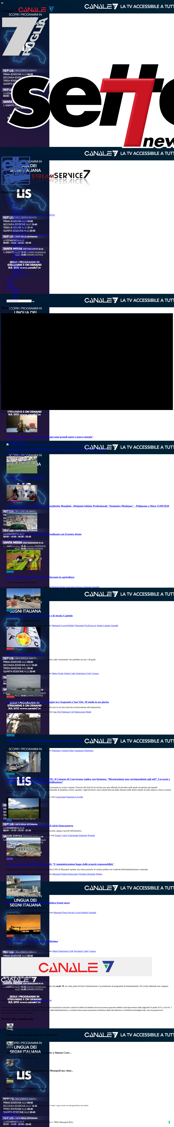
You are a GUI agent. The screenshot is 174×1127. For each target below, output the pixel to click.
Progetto (91, 835)
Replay (15, 264)
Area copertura (13, 288)
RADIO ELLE (18, 239)
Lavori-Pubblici (67, 625)
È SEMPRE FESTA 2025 (23, 217)
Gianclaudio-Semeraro (77, 835)
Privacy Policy (17, 1120)
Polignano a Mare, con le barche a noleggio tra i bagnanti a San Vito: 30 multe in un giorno (58, 702)
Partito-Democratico (69, 874)
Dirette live (11, 286)
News (9, 281)
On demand (12, 203)
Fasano (58, 835)
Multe (88, 712)
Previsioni (78, 951)
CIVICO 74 (17, 244)
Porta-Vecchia (68, 912)
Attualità (10, 572)
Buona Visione (18, 242)
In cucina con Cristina (21, 274)
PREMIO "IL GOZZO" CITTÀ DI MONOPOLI (33, 215)
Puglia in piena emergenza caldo (25, 654)
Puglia (60, 673)
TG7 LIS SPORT (19, 232)
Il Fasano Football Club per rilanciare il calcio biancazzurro (40, 825)
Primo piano (17, 254)
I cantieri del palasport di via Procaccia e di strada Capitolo (40, 615)
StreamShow (17, 1124)
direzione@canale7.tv (42, 1000)
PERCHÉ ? (17, 212)
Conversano (60, 797)
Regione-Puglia (58, 587)
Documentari (17, 269)
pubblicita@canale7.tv (10, 1117)
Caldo (85, 951)
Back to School (18, 271)
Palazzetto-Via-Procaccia (85, 625)
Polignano (65, 712)
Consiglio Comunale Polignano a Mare (28, 261)
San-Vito (57, 712)
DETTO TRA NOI (20, 220)
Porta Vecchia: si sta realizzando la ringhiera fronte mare (38, 902)
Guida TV (11, 278)
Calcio (64, 835)
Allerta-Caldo (70, 673)
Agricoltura (71, 587)
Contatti (10, 283)
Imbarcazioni (80, 712)
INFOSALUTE (19, 237)
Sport (9, 820)
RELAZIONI (18, 230)
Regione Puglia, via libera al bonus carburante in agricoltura (40, 577)
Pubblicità (16, 276)
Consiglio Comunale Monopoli (25, 249)
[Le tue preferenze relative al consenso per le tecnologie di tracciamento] (169, 1122)
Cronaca (10, 649)
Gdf (72, 712)
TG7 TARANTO (19, 210)
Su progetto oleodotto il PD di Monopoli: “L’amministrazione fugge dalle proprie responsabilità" (60, 864)
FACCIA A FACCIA (21, 222)
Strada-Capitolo (103, 625)
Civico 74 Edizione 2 (21, 252)
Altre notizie (12, 953)
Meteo (55, 673)
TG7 (9, 200)
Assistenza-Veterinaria (83, 750)
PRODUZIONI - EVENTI (23, 227)
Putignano (56, 750)
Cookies (4, 1120)
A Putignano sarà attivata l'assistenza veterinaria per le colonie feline (45, 740)
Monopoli (56, 625)
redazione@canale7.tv (10, 1115)
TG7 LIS (16, 207)
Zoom (14, 259)
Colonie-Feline (67, 750)
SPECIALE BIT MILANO (24, 247)
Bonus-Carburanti (83, 587)
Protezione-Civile (83, 673)
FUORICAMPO (19, 225)
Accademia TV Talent (21, 266)
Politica (10, 859)
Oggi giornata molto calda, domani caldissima (32, 941)
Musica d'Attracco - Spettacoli (25, 256)
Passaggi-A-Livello (74, 797)
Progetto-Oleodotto (87, 874)
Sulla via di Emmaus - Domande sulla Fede (30, 234)
